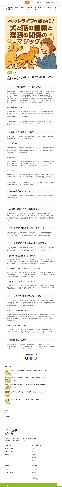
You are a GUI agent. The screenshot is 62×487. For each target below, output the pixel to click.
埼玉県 (33, 451)
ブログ (9, 72)
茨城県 (33, 460)
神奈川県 (34, 457)
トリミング (7, 469)
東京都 (33, 454)
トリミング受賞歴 (9, 472)
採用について (35, 475)
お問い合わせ (35, 472)
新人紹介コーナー (9, 416)
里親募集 (7, 454)
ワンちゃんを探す (9, 448)
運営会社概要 (35, 469)
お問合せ (48, 2)
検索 (27, 2)
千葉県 (33, 448)
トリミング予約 (37, 2)
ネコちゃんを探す (9, 451)
